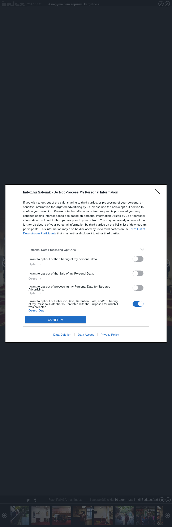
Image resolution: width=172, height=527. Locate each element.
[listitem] (86, 249)
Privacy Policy (110, 334)
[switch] (138, 259)
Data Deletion (62, 334)
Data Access (86, 334)
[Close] (159, 193)
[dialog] (86, 263)
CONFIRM (56, 319)
